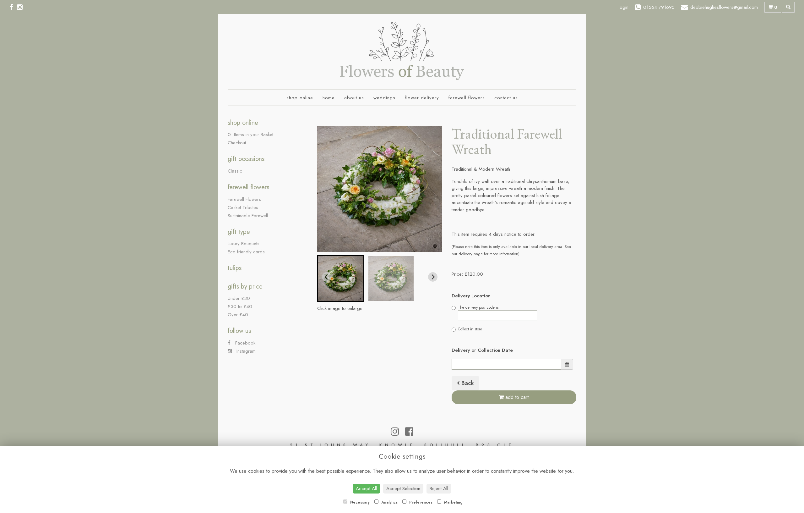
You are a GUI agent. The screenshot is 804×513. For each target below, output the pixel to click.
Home (329, 97)
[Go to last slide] (326, 277)
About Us (354, 97)
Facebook (244, 342)
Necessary (359, 502)
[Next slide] (432, 277)
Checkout (237, 142)
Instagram (245, 351)
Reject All (439, 488)
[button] (340, 278)
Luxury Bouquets (243, 243)
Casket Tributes (243, 207)
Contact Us (506, 97)
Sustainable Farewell (248, 215)
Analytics (389, 502)
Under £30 (239, 298)
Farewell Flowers (466, 97)
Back (467, 383)
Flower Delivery (422, 97)
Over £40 (238, 314)
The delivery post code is (478, 307)
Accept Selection (403, 488)
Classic (235, 171)
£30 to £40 (240, 306)
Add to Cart (516, 397)
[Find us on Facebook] (13, 7)
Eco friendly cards (246, 251)
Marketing (453, 502)
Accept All (366, 488)
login (623, 7)
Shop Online (299, 97)
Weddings (384, 97)
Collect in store (470, 329)
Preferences (420, 502)
